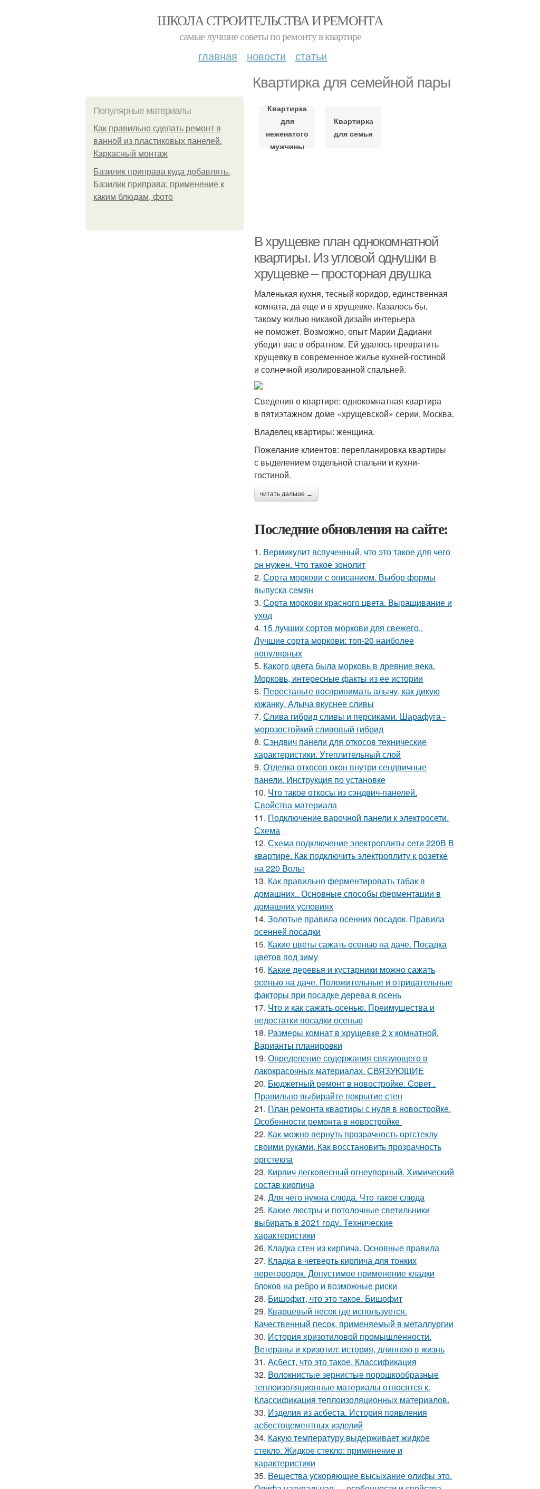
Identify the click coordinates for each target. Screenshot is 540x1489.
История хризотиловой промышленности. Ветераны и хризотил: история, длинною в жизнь (349, 1342)
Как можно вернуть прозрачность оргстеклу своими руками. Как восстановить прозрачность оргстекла (347, 1146)
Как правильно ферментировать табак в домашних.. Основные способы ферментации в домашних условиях (347, 893)
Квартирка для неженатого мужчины (287, 127)
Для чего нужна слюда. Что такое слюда (346, 1197)
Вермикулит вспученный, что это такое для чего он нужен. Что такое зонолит (352, 558)
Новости (266, 55)
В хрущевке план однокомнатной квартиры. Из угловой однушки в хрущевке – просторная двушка (346, 258)
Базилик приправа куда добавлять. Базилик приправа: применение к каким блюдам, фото (161, 184)
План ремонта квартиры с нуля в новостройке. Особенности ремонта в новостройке (352, 1115)
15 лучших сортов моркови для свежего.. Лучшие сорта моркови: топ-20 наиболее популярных (338, 640)
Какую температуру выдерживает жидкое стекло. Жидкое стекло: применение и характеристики (342, 1450)
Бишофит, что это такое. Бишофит (335, 1298)
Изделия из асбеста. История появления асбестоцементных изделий (340, 1418)
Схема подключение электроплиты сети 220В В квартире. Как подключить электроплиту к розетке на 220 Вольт (354, 855)
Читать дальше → (286, 494)
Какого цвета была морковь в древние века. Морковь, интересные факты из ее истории (344, 672)
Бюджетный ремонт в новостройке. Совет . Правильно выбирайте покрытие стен (345, 1089)
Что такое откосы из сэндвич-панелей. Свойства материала (335, 798)
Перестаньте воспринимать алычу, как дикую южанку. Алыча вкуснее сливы (347, 697)
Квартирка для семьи (353, 127)
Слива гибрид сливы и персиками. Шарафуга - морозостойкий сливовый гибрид (350, 722)
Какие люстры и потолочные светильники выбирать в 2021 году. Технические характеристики (342, 1222)
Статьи (311, 55)
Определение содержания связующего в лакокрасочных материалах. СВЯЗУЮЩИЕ (341, 1064)
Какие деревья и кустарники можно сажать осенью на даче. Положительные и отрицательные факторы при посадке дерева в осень (353, 982)
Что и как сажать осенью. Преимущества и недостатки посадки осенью (344, 1013)
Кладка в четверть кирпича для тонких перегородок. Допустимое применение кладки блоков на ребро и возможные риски (344, 1273)
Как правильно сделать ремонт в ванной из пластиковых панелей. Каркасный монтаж (157, 141)
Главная (217, 55)
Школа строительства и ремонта (270, 20)
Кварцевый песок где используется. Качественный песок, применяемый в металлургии (354, 1317)
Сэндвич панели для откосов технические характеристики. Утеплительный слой (340, 748)
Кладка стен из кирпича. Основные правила (353, 1248)
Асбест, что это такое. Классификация (342, 1362)
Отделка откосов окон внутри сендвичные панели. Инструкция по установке (340, 773)
